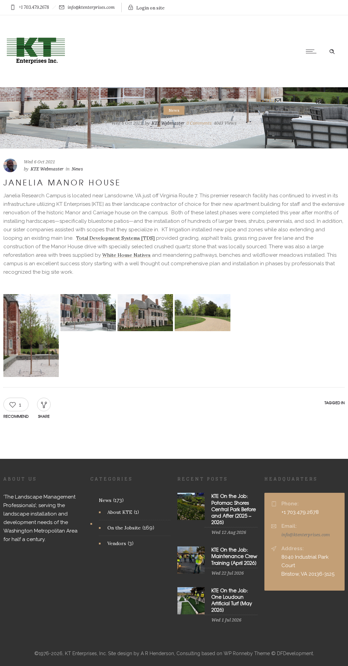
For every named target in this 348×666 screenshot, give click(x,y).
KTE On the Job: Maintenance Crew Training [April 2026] (234, 556)
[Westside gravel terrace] (31, 335)
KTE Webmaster (168, 123)
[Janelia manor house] (145, 312)
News (105, 500)
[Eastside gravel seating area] (260, 297)
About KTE (119, 512)
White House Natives (126, 255)
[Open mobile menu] (312, 51)
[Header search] (332, 50)
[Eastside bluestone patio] (317, 297)
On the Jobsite (124, 528)
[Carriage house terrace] (260, 304)
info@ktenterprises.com (305, 534)
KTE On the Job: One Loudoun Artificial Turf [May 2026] (231, 600)
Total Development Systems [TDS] (115, 238)
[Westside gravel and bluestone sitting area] (88, 312)
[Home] (36, 78)
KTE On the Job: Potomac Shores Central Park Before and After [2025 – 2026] (233, 508)
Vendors (116, 543)
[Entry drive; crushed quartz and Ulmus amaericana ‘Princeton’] (202, 312)
